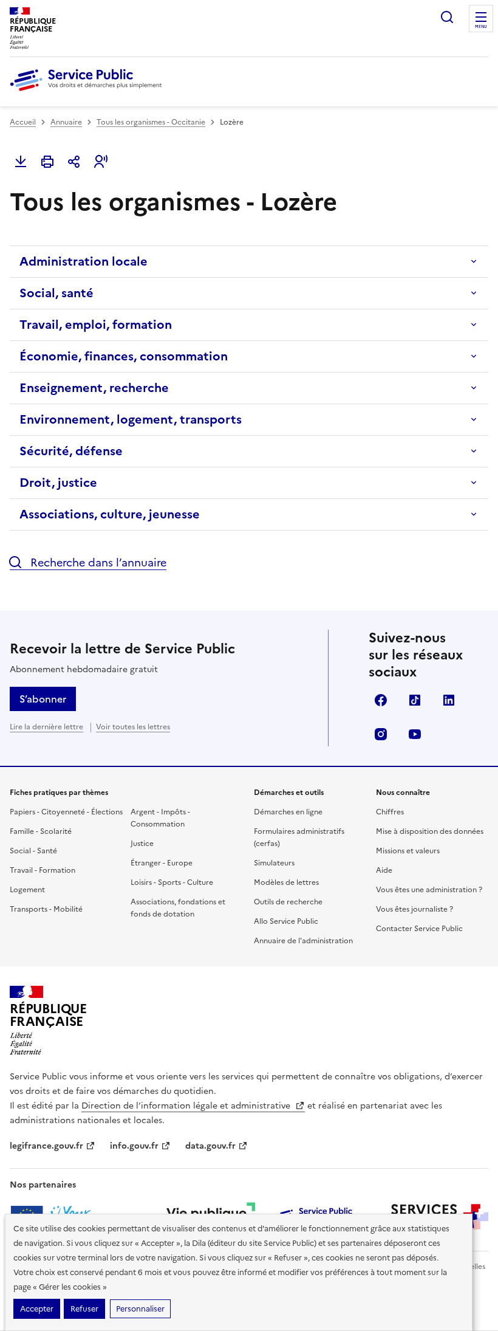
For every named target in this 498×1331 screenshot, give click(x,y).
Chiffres (390, 812)
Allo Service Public (286, 921)
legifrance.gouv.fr (46, 1146)
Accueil (23, 122)
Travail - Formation (42, 870)
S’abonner (42, 699)
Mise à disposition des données (429, 831)
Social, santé (56, 293)
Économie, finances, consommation (123, 356)
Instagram (381, 734)
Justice (142, 843)
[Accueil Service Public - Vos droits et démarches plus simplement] (89, 91)
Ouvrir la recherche (447, 17)
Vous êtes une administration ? (429, 889)
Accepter (36, 1309)
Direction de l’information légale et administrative (187, 1105)
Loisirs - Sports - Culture (172, 882)
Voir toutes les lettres (133, 726)
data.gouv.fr (210, 1146)
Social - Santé (33, 850)
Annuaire (66, 122)
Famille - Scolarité (41, 831)
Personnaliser (140, 1309)
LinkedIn (449, 700)
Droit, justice (58, 482)
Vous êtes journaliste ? (414, 909)
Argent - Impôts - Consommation (160, 818)
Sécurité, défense (71, 451)
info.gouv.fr (134, 1146)
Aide (384, 870)
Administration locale (83, 261)
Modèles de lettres (286, 882)
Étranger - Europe (162, 863)
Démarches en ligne (288, 812)
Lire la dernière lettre (46, 726)
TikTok (415, 700)
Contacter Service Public (419, 928)
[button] (101, 162)
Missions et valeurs (408, 850)
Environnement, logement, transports (130, 419)
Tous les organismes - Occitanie (151, 122)
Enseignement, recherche (94, 388)
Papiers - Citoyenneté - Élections (66, 812)
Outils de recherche (288, 901)
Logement (27, 889)
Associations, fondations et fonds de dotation (178, 908)
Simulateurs (274, 863)
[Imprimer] (47, 162)
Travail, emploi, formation (95, 324)
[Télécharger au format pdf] (21, 162)
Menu (481, 27)
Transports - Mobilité (46, 909)
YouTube (415, 734)
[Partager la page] (74, 162)
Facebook (381, 700)
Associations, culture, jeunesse (109, 514)
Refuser (84, 1309)
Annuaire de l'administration (303, 940)
